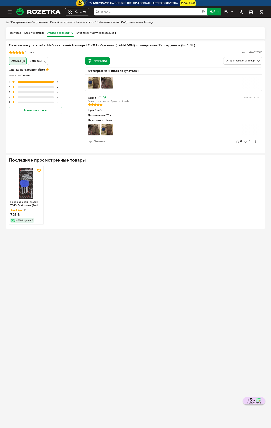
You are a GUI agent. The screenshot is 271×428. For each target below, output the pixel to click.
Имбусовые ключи (107, 22)
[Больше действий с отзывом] (255, 141)
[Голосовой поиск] (203, 11)
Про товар (15, 33)
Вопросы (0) (38, 61)
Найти (214, 11)
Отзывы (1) (18, 61)
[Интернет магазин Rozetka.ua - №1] (38, 11)
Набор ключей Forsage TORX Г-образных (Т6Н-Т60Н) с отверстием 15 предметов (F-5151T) (24, 204)
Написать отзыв (35, 110)
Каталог (80, 11)
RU (226, 11)
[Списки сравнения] (251, 11)
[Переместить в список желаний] (39, 171)
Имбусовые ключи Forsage (137, 22)
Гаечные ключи (85, 22)
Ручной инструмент (62, 22)
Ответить (99, 141)
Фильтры (100, 60)
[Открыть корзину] (261, 11)
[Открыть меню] (9, 11)
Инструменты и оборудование (29, 22)
